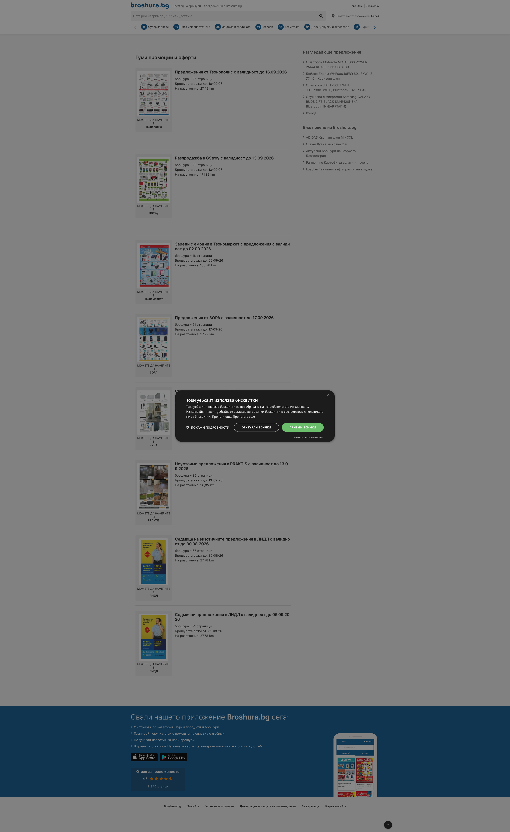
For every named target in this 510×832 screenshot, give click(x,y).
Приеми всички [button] (302, 427)
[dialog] (255, 416)
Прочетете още (244, 416)
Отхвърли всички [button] (256, 427)
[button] (207, 427)
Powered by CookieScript (308, 437)
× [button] (328, 394)
